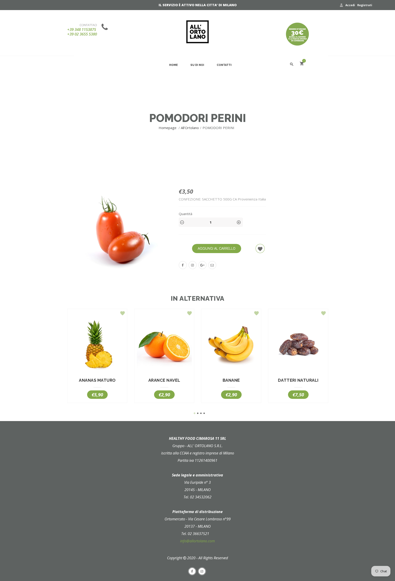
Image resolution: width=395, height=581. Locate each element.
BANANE (231, 380)
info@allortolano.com (197, 540)
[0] (302, 64)
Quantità (185, 213)
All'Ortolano (190, 127)
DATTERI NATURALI (298, 380)
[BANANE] (231, 345)
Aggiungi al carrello (216, 248)
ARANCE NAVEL (164, 380)
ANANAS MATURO (97, 380)
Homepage (168, 127)
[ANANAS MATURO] (97, 345)
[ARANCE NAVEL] (164, 345)
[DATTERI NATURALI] (298, 345)
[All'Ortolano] (197, 31)
